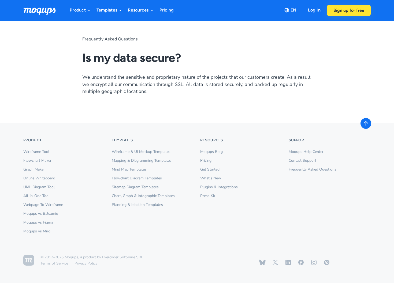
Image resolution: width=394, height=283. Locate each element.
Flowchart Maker (37, 160)
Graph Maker (34, 169)
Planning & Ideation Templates (137, 204)
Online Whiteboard (39, 178)
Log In (314, 10)
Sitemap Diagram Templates (135, 187)
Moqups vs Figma (38, 222)
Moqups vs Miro (36, 231)
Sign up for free (348, 10)
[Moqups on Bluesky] (262, 262)
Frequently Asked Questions (110, 39)
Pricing (166, 10)
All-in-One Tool (36, 195)
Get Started (210, 169)
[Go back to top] (366, 123)
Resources (138, 10)
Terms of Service (54, 263)
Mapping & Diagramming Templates (142, 160)
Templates (106, 10)
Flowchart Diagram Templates (137, 178)
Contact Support (302, 160)
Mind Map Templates (129, 169)
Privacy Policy (86, 263)
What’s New (210, 178)
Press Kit (207, 195)
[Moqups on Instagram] (314, 262)
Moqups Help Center (306, 151)
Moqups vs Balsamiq (40, 213)
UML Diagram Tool (39, 187)
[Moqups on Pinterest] (327, 262)
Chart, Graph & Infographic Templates (143, 195)
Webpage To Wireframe (43, 204)
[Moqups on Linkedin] (288, 262)
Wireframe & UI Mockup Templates (141, 151)
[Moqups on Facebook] (301, 262)
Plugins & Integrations (219, 187)
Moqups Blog (211, 151)
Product (78, 10)
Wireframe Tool (36, 151)
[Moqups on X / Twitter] (275, 262)
